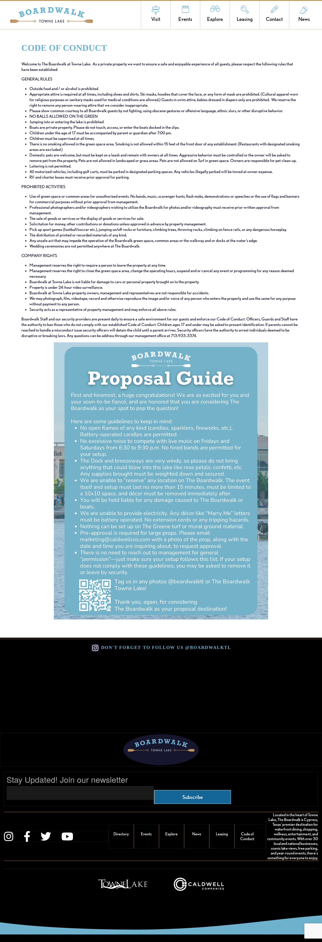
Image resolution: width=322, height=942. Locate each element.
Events (185, 19)
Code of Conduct (247, 836)
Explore (215, 19)
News (304, 19)
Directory (121, 834)
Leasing (245, 19)
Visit (155, 19)
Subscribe (192, 797)
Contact (274, 19)
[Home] (46, 15)
